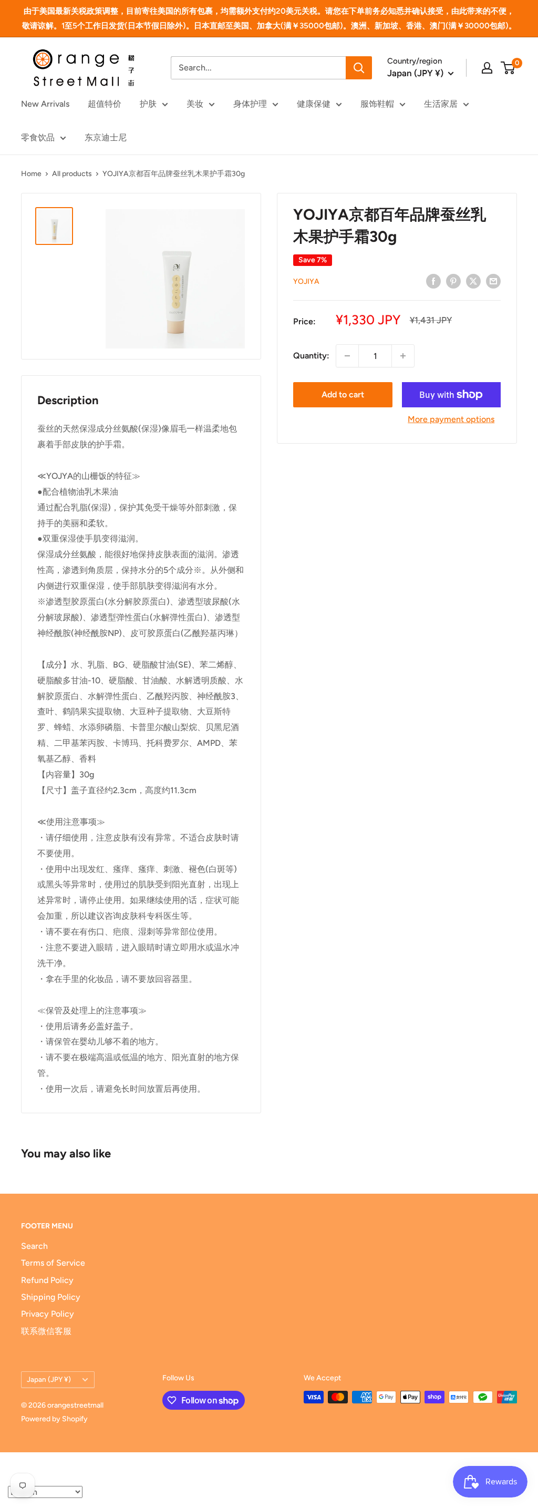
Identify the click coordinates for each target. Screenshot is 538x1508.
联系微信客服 (46, 1331)
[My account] (487, 68)
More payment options (451, 419)
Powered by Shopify (54, 1418)
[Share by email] (493, 281)
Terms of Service (53, 1263)
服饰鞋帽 (377, 104)
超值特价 (104, 104)
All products (72, 173)
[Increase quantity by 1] (403, 356)
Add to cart (343, 394)
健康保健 (313, 104)
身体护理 (250, 104)
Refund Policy (47, 1280)
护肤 (148, 104)
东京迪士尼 (106, 137)
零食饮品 (38, 137)
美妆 (195, 104)
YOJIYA (306, 281)
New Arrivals (45, 104)
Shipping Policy (50, 1297)
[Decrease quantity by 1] (347, 356)
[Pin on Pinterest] (453, 281)
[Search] (359, 67)
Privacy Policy (47, 1314)
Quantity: (311, 356)
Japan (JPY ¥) (49, 1379)
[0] (508, 67)
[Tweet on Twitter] (473, 281)
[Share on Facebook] (433, 281)
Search (34, 1246)
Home (31, 173)
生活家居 (441, 104)
